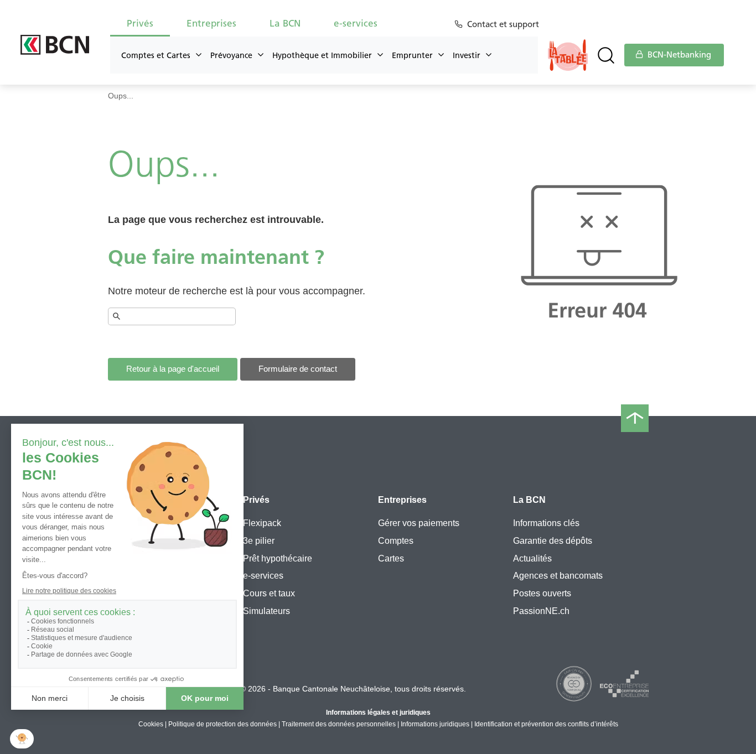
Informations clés (546, 523)
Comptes (395, 540)
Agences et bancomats (558, 575)
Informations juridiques (435, 724)
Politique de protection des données (222, 724)
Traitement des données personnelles (339, 724)
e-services (263, 575)
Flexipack (262, 523)
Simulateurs (266, 611)
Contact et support (503, 24)
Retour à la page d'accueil (172, 368)
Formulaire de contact (297, 368)
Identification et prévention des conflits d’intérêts (546, 724)
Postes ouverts (542, 593)
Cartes (391, 558)
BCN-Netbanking (678, 55)
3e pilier (259, 540)
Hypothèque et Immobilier (322, 55)
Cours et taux (269, 593)
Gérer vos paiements (418, 523)
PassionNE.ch (541, 611)
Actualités (532, 558)
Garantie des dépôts (552, 540)
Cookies (150, 724)
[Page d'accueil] (55, 45)
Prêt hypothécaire (277, 558)
